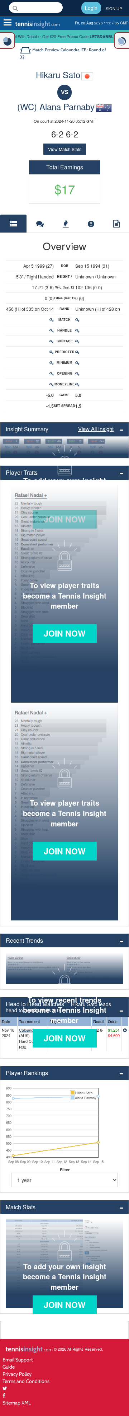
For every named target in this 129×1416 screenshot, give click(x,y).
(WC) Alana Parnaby (56, 106)
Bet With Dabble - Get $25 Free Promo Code (64, 36)
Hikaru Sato (58, 74)
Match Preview (45, 49)
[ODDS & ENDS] (7, 40)
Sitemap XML (17, 1402)
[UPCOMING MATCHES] (121, 40)
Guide (9, 1367)
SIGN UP (114, 8)
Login (91, 7)
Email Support (18, 1359)
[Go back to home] (26, 49)
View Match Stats (64, 149)
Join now (65, 633)
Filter (65, 1169)
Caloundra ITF (31, 1030)
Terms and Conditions (26, 1381)
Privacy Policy (17, 1374)
